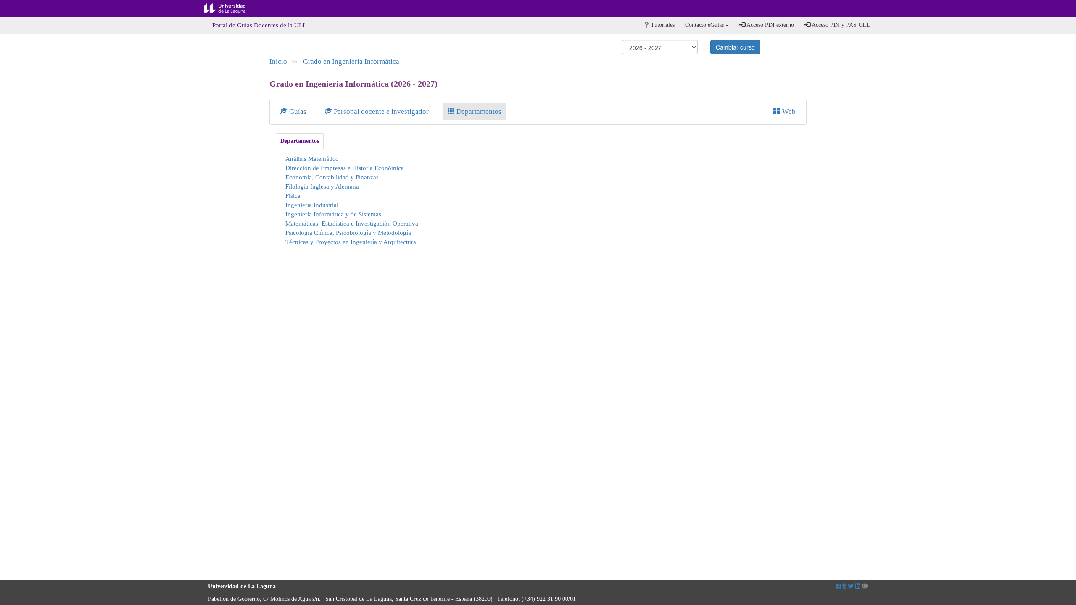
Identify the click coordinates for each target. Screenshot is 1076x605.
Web (788, 112)
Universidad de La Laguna (231, 8)
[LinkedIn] (857, 586)
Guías (297, 112)
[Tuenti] (844, 586)
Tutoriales (662, 25)
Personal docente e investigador (381, 112)
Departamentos (478, 112)
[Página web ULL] (865, 586)
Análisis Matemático (312, 158)
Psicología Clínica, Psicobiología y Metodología (348, 232)
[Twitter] (851, 586)
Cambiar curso (735, 47)
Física (293, 195)
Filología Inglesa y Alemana (322, 186)
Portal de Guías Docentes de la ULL (259, 25)
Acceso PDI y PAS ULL (840, 25)
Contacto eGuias (705, 25)
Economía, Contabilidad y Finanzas (332, 177)
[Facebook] (838, 586)
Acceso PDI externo (769, 25)
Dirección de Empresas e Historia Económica (344, 167)
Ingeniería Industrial (311, 204)
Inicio (278, 62)
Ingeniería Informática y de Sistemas (333, 214)
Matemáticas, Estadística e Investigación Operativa (351, 223)
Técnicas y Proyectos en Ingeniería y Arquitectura (350, 241)
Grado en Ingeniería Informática (351, 62)
